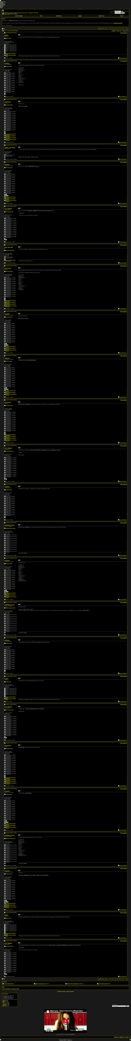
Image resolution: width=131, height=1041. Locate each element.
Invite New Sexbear (19, 15)
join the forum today (118, 23)
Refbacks (4, 1005)
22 (123, 28)
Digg (13, 983)
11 (113, 28)
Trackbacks (5, 1003)
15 (120, 28)
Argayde (80, 15)
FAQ (41, 15)
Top (129, 1037)
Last (127, 28)
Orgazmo (7, 164)
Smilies (4, 1001)
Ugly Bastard (8, 208)
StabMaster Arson (9, 525)
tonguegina (7, 102)
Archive (126, 1037)
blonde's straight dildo (6, 988)
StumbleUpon (80, 983)
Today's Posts (101, 15)
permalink (125, 32)
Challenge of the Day (61, 991)
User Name (112, 11)
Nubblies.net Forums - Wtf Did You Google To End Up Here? (16, 12)
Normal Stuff (30, 12)
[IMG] (4, 1002)
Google (109, 983)
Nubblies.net (121, 1037)
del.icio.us (47, 983)
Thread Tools (119, 30)
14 (118, 28)
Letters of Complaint (69, 991)
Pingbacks (4, 1004)
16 (121, 28)
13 (117, 28)
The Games (36, 12)
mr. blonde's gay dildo (15, 988)
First (105, 28)
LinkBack (113, 30)
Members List (59, 15)
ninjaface (6, 63)
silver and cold (8, 247)
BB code (4, 1000)
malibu (6, 35)
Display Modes (125, 30)
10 (112, 28)
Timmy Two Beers (9, 147)
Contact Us (116, 1037)
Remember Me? (126, 11)
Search (121, 15)
